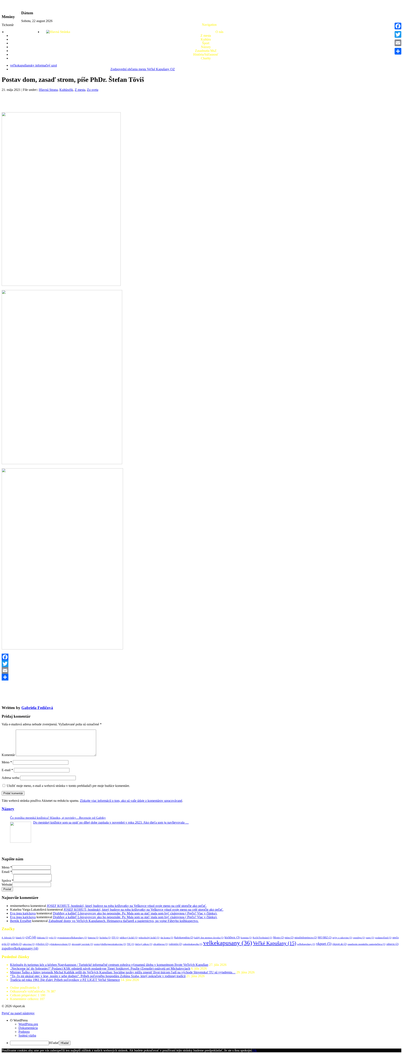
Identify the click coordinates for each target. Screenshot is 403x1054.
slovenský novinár (82, 944)
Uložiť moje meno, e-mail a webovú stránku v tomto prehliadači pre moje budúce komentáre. (68, 786)
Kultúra (206, 39)
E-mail (7, 770)
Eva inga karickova (23, 913)
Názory (206, 47)
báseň (20, 937)
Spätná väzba (27, 1035)
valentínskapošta (192, 944)
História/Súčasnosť (205, 54)
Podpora (24, 1031)
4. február (8, 937)
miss (289, 937)
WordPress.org (28, 1024)
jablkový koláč (129, 937)
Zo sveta (92, 89)
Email (7, 872)
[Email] (201, 670)
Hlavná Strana (48, 89)
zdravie (392, 944)
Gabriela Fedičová (37, 707)
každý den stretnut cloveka (209, 937)
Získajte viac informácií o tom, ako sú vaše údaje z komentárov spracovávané (131, 800)
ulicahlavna (160, 944)
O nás (219, 32)
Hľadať (54, 1043)
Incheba (105, 937)
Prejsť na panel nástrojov (18, 1013)
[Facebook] (201, 657)
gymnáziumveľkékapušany (72, 937)
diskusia (42, 937)
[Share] (201, 677)
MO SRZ (325, 937)
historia (93, 937)
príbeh (16, 944)
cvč (31, 937)
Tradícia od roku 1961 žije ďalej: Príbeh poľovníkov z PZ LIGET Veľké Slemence (65, 980)
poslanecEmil (383, 937)
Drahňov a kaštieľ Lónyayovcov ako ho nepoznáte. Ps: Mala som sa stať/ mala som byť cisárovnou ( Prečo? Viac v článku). (135, 913)
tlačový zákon (143, 944)
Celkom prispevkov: (24, 995)
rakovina (29, 944)
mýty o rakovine (342, 937)
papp (370, 937)
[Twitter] (201, 663)
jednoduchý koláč (149, 937)
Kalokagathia (183, 937)
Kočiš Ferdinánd (262, 937)
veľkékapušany (306, 944)
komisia (246, 937)
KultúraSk (66, 89)
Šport (205, 43)
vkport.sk (339, 944)
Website (7, 884)
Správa (7, 880)
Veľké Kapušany (274, 943)
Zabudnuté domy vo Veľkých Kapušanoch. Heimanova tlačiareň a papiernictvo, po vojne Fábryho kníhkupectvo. (123, 921)
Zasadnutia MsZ (206, 50)
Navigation (209, 24)
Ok (255, 1050)
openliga (359, 937)
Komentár (8, 755)
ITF (115, 937)
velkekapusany (227, 942)
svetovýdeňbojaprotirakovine (110, 944)
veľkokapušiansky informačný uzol (33, 65)
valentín (175, 944)
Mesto (278, 937)
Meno (7, 762)
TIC (130, 944)
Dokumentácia (28, 1028)
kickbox (232, 937)
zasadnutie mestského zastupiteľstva (367, 944)
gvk (52, 937)
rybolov (42, 944)
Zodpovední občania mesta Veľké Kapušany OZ (142, 69)
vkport (323, 944)
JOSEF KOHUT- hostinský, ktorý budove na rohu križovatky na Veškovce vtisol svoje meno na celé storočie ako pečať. (127, 906)
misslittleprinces (305, 937)
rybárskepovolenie (60, 944)
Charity (206, 58)
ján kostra (166, 937)
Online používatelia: (24, 987)
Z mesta (205, 35)
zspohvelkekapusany (20, 948)
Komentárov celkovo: (25, 999)
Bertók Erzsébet (20, 921)
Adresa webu (10, 778)
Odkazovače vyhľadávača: (28, 991)
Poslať (7, 889)
